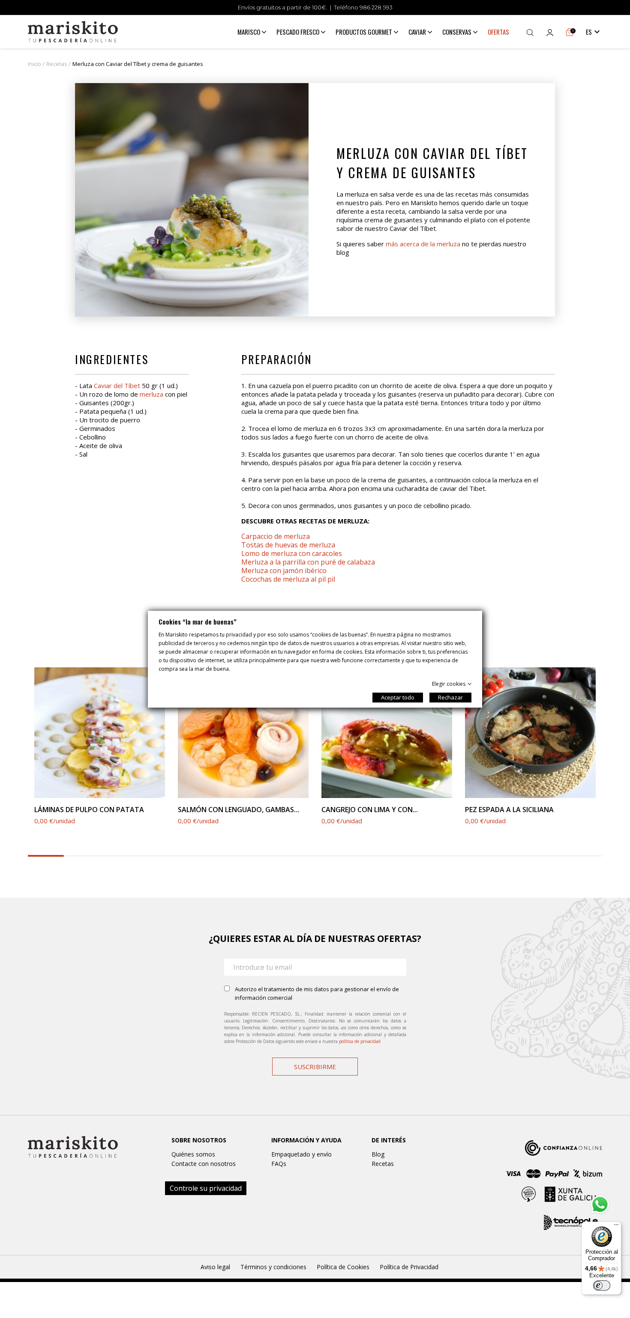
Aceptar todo (397, 697)
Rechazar (450, 697)
